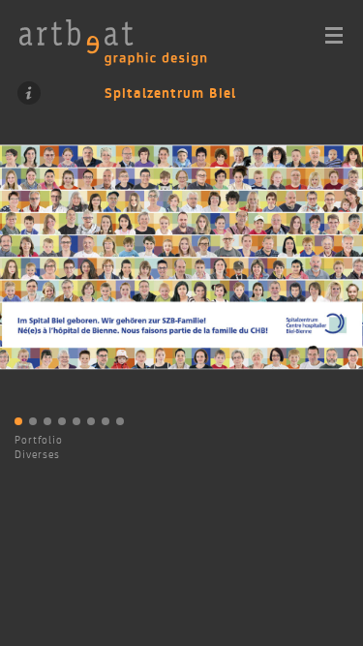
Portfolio (39, 439)
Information (29, 93)
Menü (334, 35)
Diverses (37, 454)
